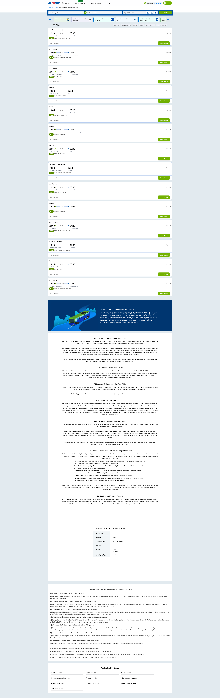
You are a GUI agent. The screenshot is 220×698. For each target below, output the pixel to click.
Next (167, 19)
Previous (49, 19)
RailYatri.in (59, 614)
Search (165, 12)
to (56, 673)
